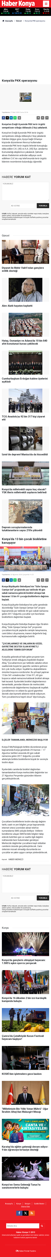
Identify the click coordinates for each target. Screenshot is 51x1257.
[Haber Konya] (18, 3)
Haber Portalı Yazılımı (27, 1251)
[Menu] (46, 4)
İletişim (27, 1204)
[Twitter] (7, 117)
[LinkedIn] (11, 117)
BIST (17, 9)
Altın (6, 9)
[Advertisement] (25, 52)
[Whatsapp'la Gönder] (15, 117)
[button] (38, 117)
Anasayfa (9, 21)
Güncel (19, 21)
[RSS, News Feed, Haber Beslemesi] (32, 1213)
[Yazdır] (19, 117)
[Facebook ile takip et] (19, 1213)
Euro (37, 9)
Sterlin (46, 9)
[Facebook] (3, 117)
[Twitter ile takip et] (25, 1213)
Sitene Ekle (25, 1207)
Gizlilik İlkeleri (39, 1204)
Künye (18, 1204)
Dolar (28, 9)
